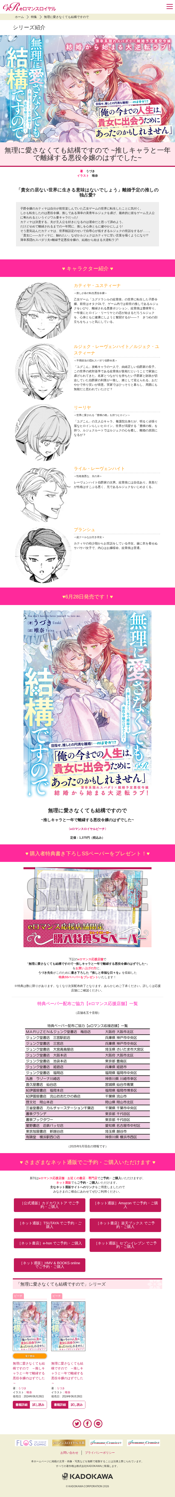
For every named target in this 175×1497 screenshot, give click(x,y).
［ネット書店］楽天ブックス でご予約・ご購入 (125, 1225)
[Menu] (169, 6)
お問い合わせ (69, 1452)
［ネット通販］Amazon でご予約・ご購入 (125, 1205)
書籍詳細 (22, 1404)
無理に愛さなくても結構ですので (66, 17)
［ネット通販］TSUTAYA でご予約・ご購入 (50, 1225)
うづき (22, 1388)
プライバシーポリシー (100, 1452)
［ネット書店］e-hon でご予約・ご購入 (50, 1243)
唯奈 (29, 1392)
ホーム (19, 17)
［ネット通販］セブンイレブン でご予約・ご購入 (125, 1245)
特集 (34, 17)
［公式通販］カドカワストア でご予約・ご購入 (49, 1205)
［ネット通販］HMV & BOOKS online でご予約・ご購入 (49, 1265)
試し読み (38, 1404)
